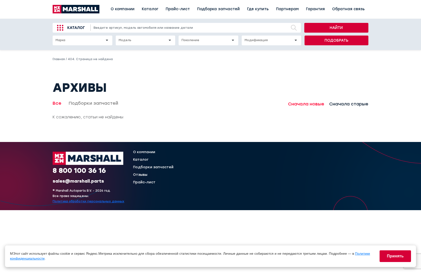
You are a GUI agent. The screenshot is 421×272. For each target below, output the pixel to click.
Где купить (258, 9)
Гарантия (315, 9)
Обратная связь (348, 9)
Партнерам (287, 9)
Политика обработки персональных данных (88, 201)
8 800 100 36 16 (79, 170)
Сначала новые (306, 104)
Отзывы (140, 175)
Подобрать (336, 40)
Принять (395, 256)
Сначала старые (348, 104)
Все (57, 103)
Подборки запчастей (93, 103)
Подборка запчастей (218, 9)
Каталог (150, 9)
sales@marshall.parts (78, 181)
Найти (336, 28)
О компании (122, 9)
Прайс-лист (178, 9)
